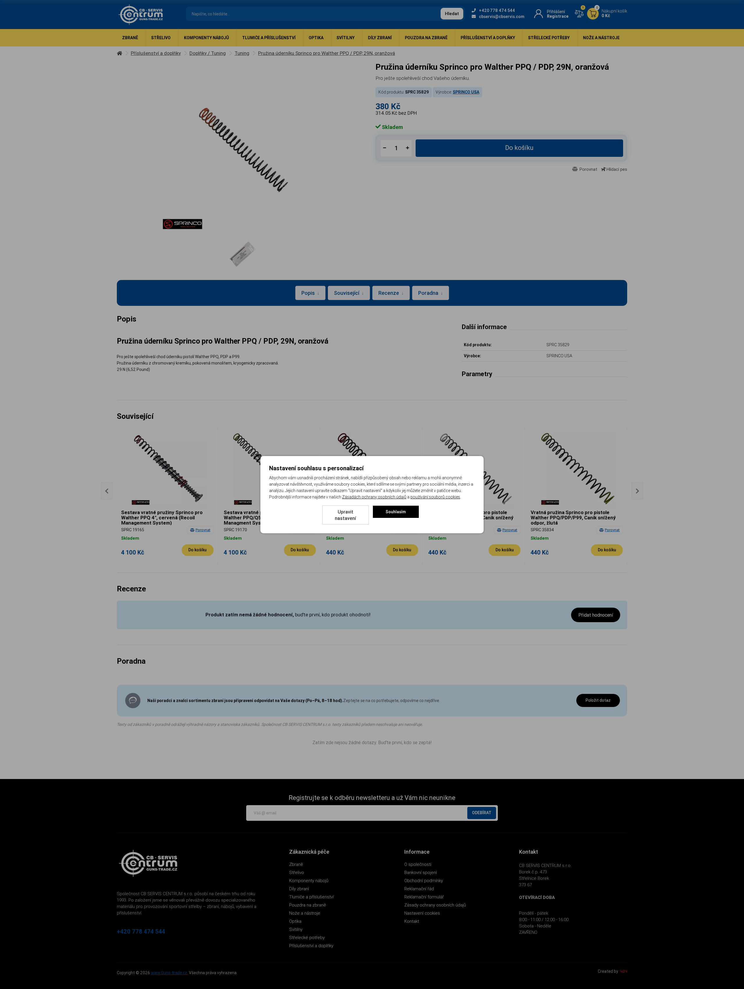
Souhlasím (396, 511)
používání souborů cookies (435, 497)
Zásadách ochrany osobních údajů (374, 497)
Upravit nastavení (345, 515)
